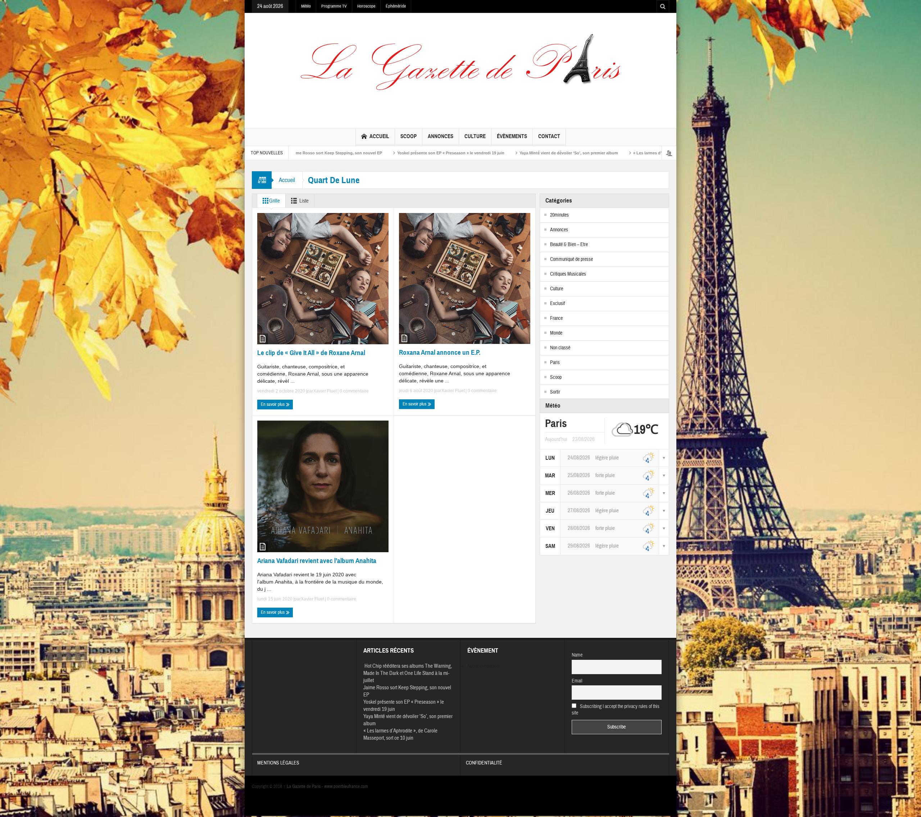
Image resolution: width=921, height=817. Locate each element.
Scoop (408, 136)
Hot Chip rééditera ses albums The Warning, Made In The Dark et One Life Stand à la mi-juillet (407, 673)
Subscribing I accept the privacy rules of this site (616, 709)
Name (577, 655)
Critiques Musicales (568, 274)
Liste (304, 201)
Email (577, 681)
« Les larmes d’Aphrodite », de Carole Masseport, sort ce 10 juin (597, 153)
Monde (556, 333)
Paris (555, 362)
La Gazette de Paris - (303, 786)
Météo (306, 6)
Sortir (555, 392)
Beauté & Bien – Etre (569, 244)
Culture (475, 136)
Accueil (379, 136)
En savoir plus (273, 404)
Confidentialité (484, 763)
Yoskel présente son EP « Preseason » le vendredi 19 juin (354, 153)
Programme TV (334, 6)
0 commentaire (354, 391)
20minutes (559, 215)
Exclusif (557, 303)
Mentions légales (278, 763)
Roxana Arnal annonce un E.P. (439, 352)
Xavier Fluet (325, 391)
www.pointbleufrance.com (346, 786)
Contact (549, 136)
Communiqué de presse (571, 259)
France (556, 318)
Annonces (440, 136)
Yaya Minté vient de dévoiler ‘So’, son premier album (472, 153)
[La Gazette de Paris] (460, 69)
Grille (274, 201)
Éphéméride (396, 6)
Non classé (560, 348)
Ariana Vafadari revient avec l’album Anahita (316, 561)
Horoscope (366, 6)
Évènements (512, 136)
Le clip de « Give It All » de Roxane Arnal (311, 353)
